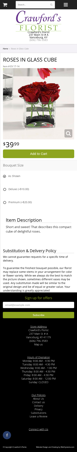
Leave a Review (38, 416)
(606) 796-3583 (39, 40)
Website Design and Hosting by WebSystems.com (55, 447)
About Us (38, 398)
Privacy (38, 409)
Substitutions (38, 413)
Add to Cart (38, 154)
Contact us (38, 402)
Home (5, 48)
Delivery (38, 405)
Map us (38, 344)
